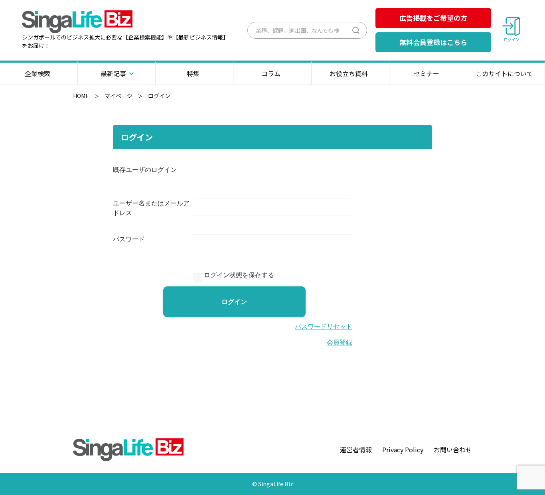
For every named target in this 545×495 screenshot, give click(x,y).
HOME (81, 96)
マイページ (118, 96)
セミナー (426, 73)
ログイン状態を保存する (239, 275)
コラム (270, 73)
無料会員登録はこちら (433, 42)
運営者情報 (356, 449)
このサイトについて (504, 73)
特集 (193, 73)
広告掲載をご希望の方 (433, 18)
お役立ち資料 (349, 73)
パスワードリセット (323, 326)
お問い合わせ (453, 449)
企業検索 (37, 73)
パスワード (129, 239)
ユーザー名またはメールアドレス (151, 208)
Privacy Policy (402, 449)
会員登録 (339, 342)
